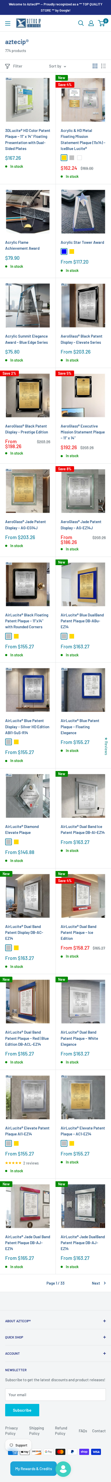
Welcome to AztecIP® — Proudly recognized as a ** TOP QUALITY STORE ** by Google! (55, 7)
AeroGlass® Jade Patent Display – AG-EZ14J (81, 524)
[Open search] (81, 23)
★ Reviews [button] (106, 746)
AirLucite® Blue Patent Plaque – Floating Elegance (80, 726)
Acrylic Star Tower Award (82, 242)
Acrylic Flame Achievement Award (22, 245)
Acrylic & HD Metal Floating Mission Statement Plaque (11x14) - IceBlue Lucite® (83, 139)
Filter (17, 66)
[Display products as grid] (95, 66)
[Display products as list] (103, 66)
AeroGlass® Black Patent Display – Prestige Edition (26, 429)
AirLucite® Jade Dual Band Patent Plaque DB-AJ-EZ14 (27, 1242)
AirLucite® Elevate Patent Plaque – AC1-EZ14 (83, 1131)
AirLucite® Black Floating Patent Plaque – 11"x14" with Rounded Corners (26, 621)
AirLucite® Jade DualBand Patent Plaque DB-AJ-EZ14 (83, 1242)
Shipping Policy (36, 1431)
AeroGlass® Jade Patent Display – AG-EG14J (25, 524)
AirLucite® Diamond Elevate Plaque (22, 829)
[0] (101, 23)
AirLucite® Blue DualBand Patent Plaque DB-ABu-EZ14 (82, 621)
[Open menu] (7, 23)
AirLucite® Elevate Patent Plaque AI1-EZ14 (27, 1131)
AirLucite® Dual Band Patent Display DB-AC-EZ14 (24, 932)
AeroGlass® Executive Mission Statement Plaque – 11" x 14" (83, 432)
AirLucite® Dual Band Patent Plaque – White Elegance (79, 1038)
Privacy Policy (11, 1431)
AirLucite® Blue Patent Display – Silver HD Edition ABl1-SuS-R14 (27, 726)
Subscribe (22, 1410)
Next (96, 1283)
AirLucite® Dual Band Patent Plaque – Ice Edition (78, 932)
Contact (99, 1430)
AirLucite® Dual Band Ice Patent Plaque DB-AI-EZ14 (83, 829)
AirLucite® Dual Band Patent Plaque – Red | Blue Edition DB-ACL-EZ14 (27, 1038)
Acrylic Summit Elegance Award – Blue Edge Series (26, 339)
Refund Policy (61, 1431)
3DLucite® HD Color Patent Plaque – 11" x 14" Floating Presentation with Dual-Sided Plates (27, 139)
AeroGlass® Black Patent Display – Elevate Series (81, 339)
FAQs (83, 1430)
